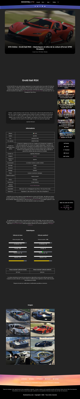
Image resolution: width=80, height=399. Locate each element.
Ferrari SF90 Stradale (35, 185)
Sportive (35, 156)
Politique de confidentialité (31, 382)
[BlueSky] (35, 6)
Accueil (38, 2)
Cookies (22, 382)
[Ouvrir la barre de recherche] (58, 2)
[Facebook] (40, 6)
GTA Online (41, 51)
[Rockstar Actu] (27, 2)
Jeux (48, 2)
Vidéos (54, 2)
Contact (40, 382)
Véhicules (45, 51)
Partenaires (51, 382)
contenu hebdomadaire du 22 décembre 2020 (32, 90)
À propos (45, 382)
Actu (43, 2)
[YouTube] (45, 6)
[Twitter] (37, 6)
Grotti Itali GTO (36, 199)
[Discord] (42, 6)
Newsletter (56, 382)
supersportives (29, 198)
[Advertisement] (40, 63)
